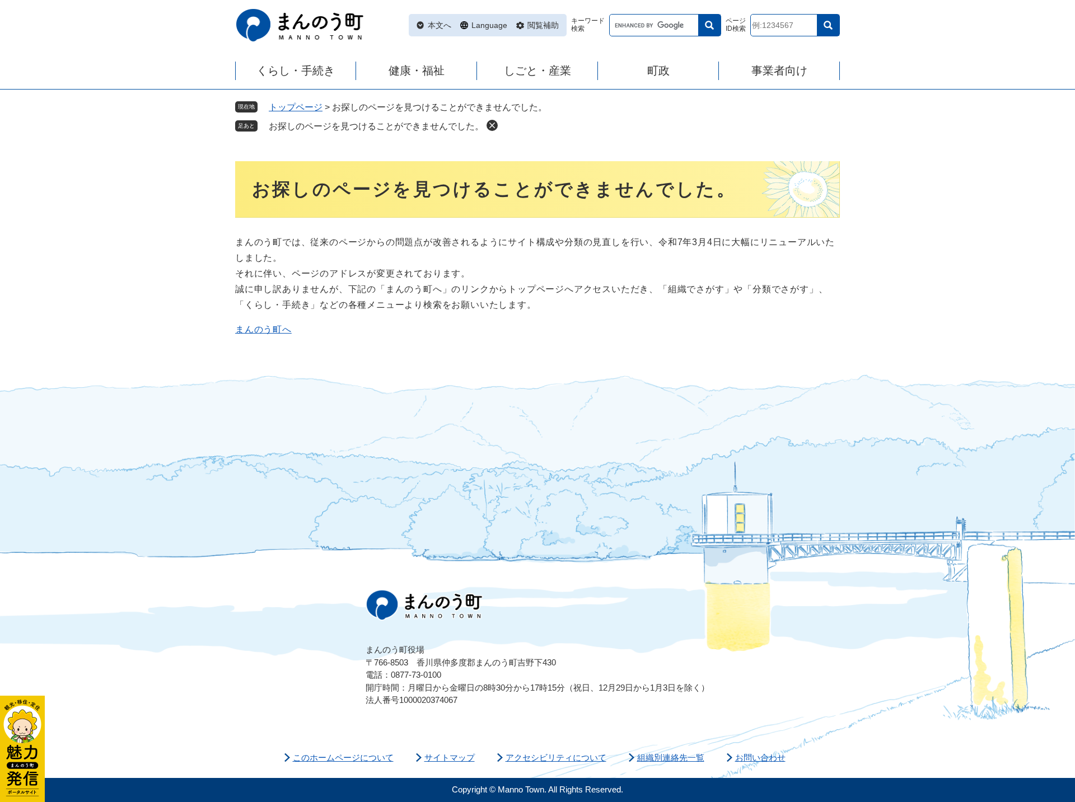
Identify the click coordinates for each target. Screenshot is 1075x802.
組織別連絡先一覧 (670, 757)
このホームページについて (343, 757)
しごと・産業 (537, 70)
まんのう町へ (263, 329)
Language (489, 25)
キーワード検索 (588, 24)
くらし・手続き (295, 70)
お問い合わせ (760, 757)
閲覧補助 (543, 25)
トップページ (295, 107)
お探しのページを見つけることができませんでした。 (376, 126)
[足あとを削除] (492, 125)
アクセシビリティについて (556, 757)
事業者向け (779, 70)
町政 (658, 70)
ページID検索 (736, 24)
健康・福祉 (417, 70)
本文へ (439, 25)
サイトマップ (449, 757)
